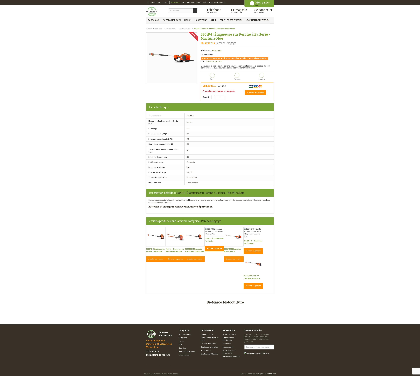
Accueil (149, 28)
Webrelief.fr (271, 374)
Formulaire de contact (158, 354)
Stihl (213, 20)
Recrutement (206, 350)
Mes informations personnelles (229, 351)
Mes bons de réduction (231, 356)
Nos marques (163, 2)
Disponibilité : (207, 54)
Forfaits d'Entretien (231, 20)
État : (203, 61)
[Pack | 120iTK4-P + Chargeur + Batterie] (253, 263)
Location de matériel (257, 20)
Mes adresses (228, 347)
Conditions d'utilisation (209, 354)
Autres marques (172, 20)
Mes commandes (229, 334)
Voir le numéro (211, 12)
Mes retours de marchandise (228, 339)
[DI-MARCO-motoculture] (153, 11)
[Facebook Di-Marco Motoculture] (147, 361)
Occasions (153, 20)
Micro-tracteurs (184, 355)
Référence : (206, 50)
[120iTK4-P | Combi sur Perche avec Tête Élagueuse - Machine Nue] (253, 232)
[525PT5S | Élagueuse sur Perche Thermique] (195, 236)
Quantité (207, 97)
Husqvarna (201, 20)
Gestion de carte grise (209, 347)
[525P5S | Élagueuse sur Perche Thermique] (175, 236)
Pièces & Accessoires (187, 351)
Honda (187, 20)
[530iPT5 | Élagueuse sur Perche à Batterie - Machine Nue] (234, 236)
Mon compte (229, 330)
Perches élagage (211, 221)
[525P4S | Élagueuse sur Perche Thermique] (156, 236)
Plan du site (151, 2)
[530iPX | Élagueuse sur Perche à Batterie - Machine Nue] (214, 231)
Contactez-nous (207, 334)
